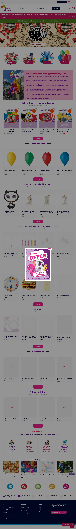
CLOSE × (49, 248)
